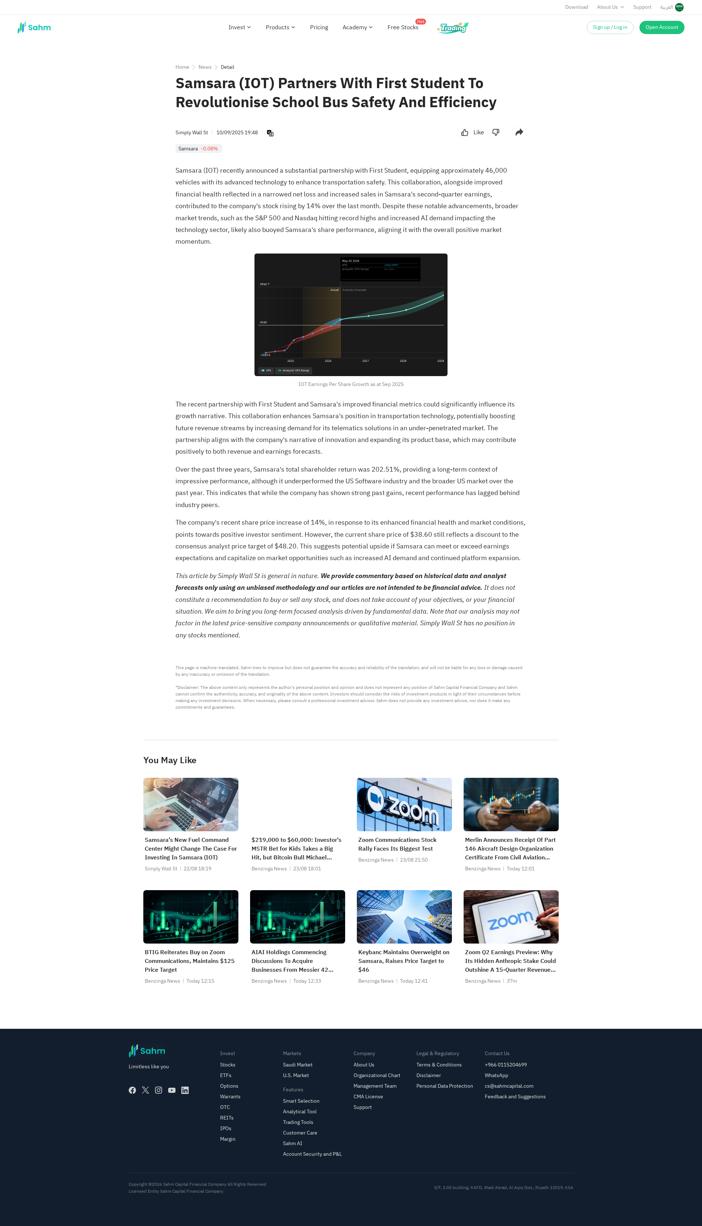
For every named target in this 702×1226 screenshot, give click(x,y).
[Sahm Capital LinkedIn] (185, 1090)
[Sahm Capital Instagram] (158, 1090)
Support (642, 7)
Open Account (662, 27)
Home (182, 67)
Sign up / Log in (610, 27)
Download (576, 7)
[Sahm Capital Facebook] (132, 1090)
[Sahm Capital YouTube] (172, 1090)
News (205, 67)
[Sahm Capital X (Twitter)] (145, 1090)
